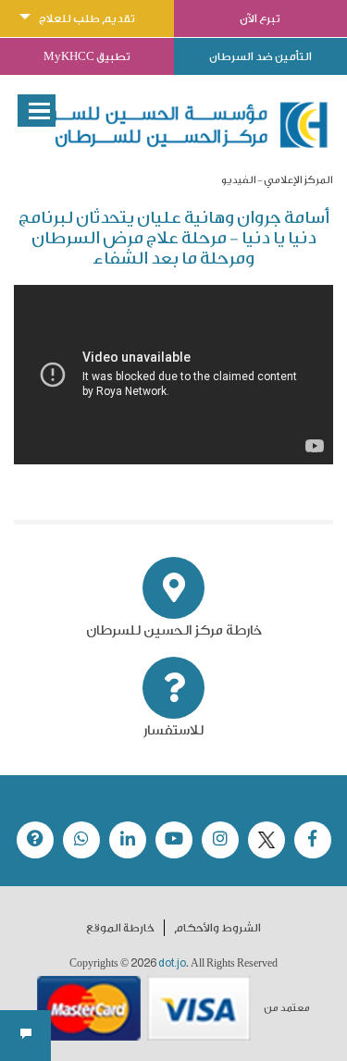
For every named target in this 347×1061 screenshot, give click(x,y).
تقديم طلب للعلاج (87, 18)
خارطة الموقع (120, 927)
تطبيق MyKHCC (86, 56)
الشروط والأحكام (217, 927)
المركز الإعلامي (298, 180)
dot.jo (172, 962)
